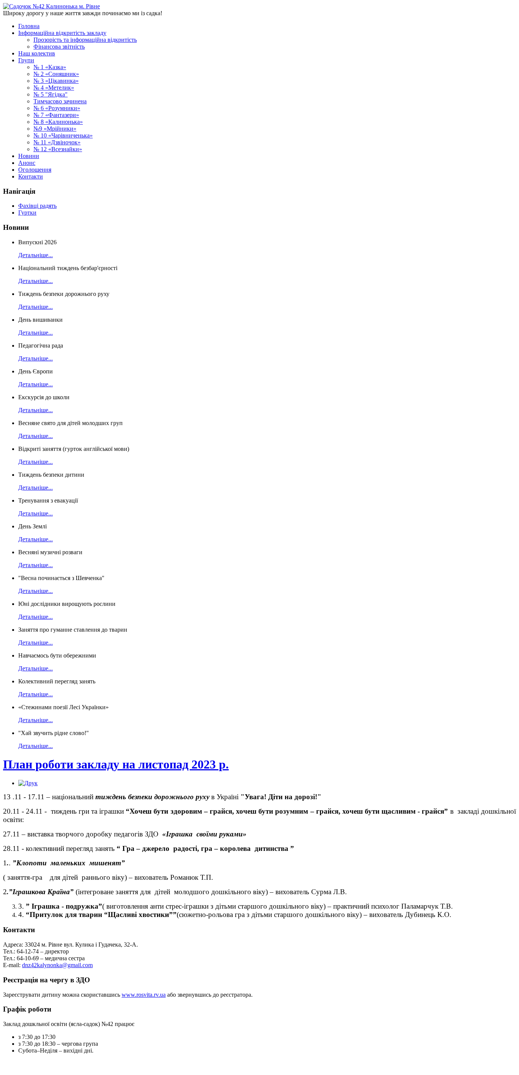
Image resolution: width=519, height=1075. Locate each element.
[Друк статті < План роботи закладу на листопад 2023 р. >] (28, 783)
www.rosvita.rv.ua (144, 994)
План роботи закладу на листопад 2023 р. (116, 764)
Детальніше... (35, 255)
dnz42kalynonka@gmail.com (57, 965)
